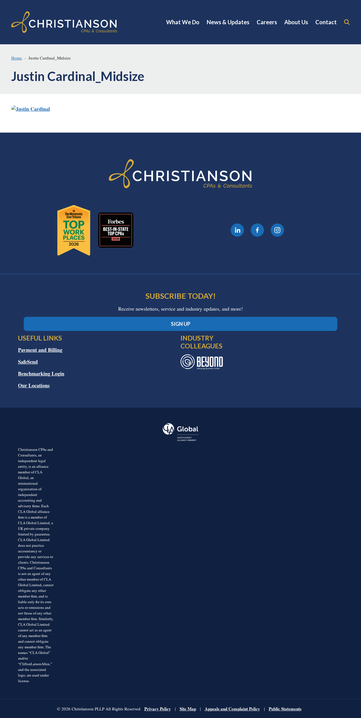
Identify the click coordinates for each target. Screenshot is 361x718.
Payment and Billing (40, 349)
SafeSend (28, 361)
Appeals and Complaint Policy (232, 709)
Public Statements (285, 709)
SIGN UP (180, 324)
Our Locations (34, 385)
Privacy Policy (157, 709)
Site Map (188, 709)
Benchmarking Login (41, 373)
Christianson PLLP (64, 22)
